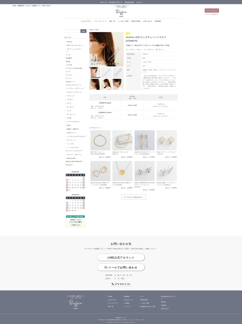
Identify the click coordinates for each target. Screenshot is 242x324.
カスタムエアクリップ (73, 85)
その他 (69, 118)
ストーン (69, 78)
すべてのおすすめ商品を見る (133, 197)
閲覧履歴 (158, 21)
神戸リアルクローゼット (75, 45)
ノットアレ (70, 144)
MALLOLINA (71, 158)
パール (68, 55)
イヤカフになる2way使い (74, 68)
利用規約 (163, 305)
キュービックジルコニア (74, 151)
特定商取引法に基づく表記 (147, 306)
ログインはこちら (212, 11)
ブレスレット (71, 114)
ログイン (139, 2)
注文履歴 (126, 303)
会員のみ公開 (132, 105)
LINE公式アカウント (121, 257)
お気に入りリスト (129, 300)
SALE (69, 125)
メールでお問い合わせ (122, 267)
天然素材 (69, 58)
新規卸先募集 (135, 21)
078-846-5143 (122, 283)
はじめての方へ (86, 21)
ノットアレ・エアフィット (75, 88)
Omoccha (69, 165)
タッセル (69, 75)
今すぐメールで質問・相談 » (220, 320)
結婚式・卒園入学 (73, 129)
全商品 (91, 29)
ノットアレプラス (73, 147)
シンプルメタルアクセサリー (76, 136)
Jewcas (97, 29)
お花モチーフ (70, 82)
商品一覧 (112, 21)
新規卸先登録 (129, 2)
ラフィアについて (100, 21)
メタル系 (69, 65)
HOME (110, 296)
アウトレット (71, 140)
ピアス (69, 103)
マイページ (127, 306)
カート (142, 296)
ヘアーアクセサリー (73, 122)
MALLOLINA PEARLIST (74, 161)
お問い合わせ (147, 21)
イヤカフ (70, 99)
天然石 (68, 61)
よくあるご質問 (123, 21)
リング (69, 110)
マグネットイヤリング (74, 92)
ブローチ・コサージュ (74, 154)
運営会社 (163, 302)
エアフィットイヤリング (74, 50)
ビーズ (68, 71)
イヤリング (70, 96)
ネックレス (70, 107)
